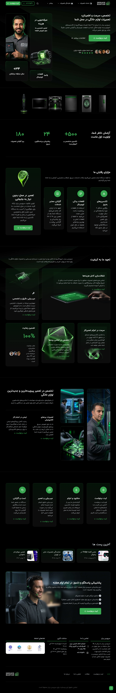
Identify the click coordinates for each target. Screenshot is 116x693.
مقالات (87, 674)
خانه (108, 674)
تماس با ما (77, 674)
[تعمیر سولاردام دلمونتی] (32, 552)
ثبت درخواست (14, 3)
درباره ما (67, 674)
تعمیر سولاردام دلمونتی (19, 553)
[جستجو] (37, 3)
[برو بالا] (111, 688)
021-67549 (29, 3)
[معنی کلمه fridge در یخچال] (103, 552)
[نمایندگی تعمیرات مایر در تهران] (68, 552)
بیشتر (51, 3)
